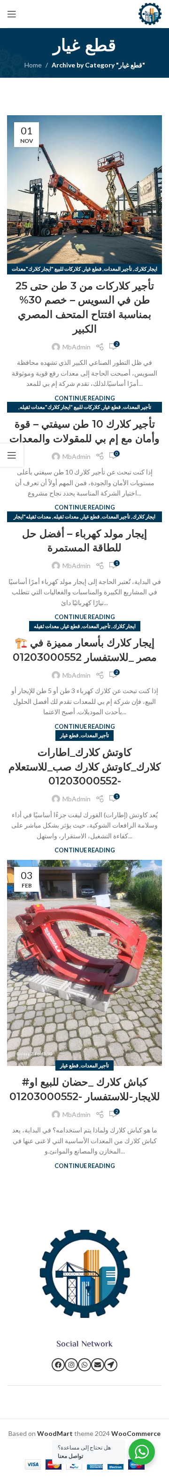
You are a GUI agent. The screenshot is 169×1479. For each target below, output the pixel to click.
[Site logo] (150, 13)
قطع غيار (92, 269)
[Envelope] (97, 1364)
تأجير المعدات (118, 269)
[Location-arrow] (110, 1364)
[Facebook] (58, 1364)
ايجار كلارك (145, 269)
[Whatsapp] (84, 1364)
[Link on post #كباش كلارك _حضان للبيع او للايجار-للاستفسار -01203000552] (84, 963)
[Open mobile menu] (11, 14)
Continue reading (84, 398)
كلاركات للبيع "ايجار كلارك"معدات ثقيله (60, 407)
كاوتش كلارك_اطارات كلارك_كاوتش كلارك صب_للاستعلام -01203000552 (84, 767)
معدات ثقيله (66, 516)
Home (33, 65)
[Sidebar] (11, 455)
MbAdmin (76, 347)
